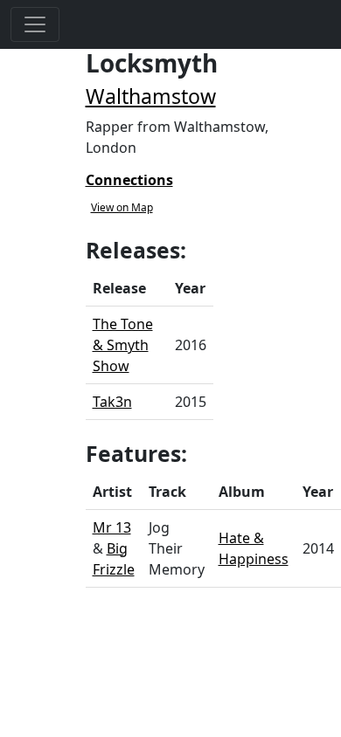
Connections (129, 179)
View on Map (122, 207)
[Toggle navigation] (34, 24)
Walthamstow (151, 96)
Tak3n (112, 401)
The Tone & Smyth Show (123, 344)
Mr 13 (112, 527)
